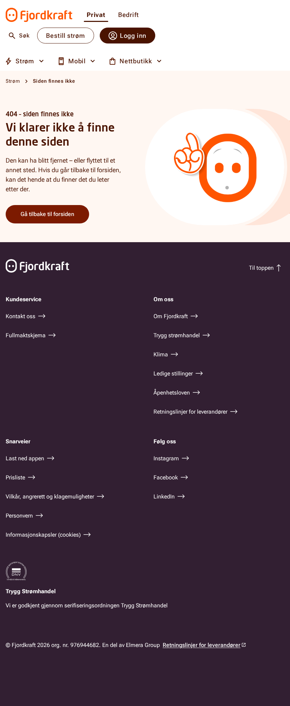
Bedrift (128, 15)
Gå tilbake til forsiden (47, 214)
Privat (96, 15)
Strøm (13, 81)
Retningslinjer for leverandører (201, 645)
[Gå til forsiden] (39, 15)
